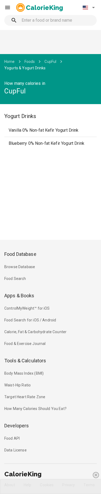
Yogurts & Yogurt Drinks (25, 68)
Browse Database (19, 267)
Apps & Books (19, 295)
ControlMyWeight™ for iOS (27, 308)
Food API (12, 438)
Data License (15, 450)
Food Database (20, 254)
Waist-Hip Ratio (17, 385)
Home (9, 61)
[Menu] (7, 7)
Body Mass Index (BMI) (24, 373)
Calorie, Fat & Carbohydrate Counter (35, 332)
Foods (30, 61)
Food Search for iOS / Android (30, 320)
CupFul (50, 61)
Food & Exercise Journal (25, 343)
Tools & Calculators (25, 360)
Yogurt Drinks (20, 116)
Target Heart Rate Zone (24, 397)
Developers (16, 425)
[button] (89, 7)
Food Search (15, 278)
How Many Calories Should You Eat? (35, 408)
